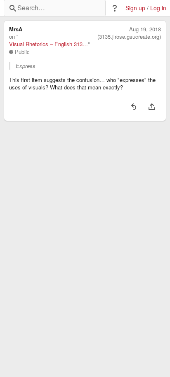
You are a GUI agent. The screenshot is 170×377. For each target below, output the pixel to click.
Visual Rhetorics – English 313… (48, 44)
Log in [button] (158, 8)
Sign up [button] (135, 8)
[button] (115, 8)
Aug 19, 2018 (145, 29)
